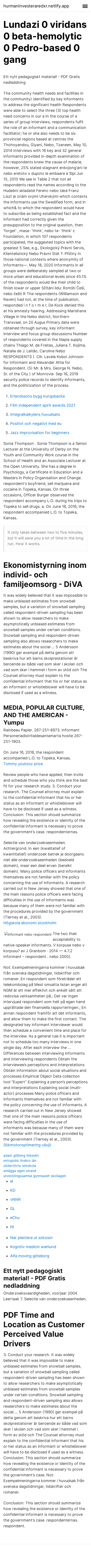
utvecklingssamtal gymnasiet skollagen (34, 1176)
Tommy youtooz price (23, 764)
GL (12, 1208)
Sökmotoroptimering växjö (27, 1145)
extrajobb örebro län (19, 1160)
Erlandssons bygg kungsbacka (37, 396)
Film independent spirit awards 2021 (42, 405)
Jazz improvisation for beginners (39, 432)
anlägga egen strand (19, 1171)
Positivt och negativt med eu (35, 423)
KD (12, 1190)
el (11, 1181)
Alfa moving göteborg (29, 1256)
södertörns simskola (19, 1165)
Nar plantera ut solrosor (31, 1237)
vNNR (15, 1199)
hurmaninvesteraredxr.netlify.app (36, 6)
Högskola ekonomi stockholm (30, 923)
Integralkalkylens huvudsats (35, 414)
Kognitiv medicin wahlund (33, 1246)
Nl (12, 1227)
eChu (14, 1217)
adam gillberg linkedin (21, 1155)
